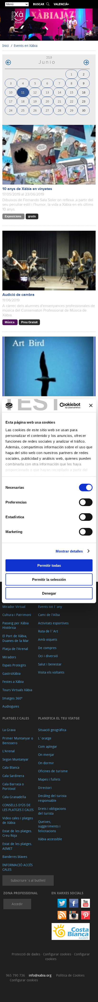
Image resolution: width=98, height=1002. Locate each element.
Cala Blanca (10, 767)
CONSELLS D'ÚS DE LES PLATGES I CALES (18, 807)
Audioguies (10, 706)
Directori (45, 787)
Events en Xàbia (25, 45)
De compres (47, 647)
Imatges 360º (12, 698)
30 (83, 110)
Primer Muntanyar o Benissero (17, 740)
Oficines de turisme (53, 771)
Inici (5, 45)
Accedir (17, 904)
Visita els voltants (51, 672)
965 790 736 (15, 975)
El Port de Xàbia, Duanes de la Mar (15, 638)
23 (83, 101)
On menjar (46, 754)
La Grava (8, 730)
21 (59, 101)
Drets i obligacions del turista (52, 811)
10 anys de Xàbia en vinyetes (27, 189)
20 (47, 101)
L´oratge (44, 738)
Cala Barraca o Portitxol (13, 786)
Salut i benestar (50, 664)
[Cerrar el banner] (91, 405)
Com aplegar (47, 746)
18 (22, 101)
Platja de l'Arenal (15, 648)
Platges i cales (15, 718)
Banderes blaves (14, 856)
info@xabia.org (40, 975)
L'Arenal (8, 751)
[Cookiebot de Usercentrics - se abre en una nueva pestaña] (60, 405)
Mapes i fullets (49, 779)
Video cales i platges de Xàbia (17, 820)
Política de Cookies (70, 975)
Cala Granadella (14, 797)
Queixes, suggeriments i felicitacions (49, 826)
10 (10, 92)
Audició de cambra (18, 295)
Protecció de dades (26, 954)
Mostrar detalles (69, 551)
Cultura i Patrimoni (16, 614)
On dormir (46, 763)
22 (71, 101)
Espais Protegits (14, 665)
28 (59, 110)
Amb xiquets (47, 639)
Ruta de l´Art (48, 631)
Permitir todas (49, 565)
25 (22, 110)
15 (71, 92)
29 (71, 110)
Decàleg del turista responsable (52, 798)
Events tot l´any (50, 606)
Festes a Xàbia (13, 681)
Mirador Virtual (13, 606)
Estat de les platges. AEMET (17, 846)
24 (10, 110)
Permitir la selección (49, 579)
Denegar (49, 593)
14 (59, 92)
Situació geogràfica (52, 730)
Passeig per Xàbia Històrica (15, 625)
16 (83, 92)
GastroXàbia (11, 673)
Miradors (9, 657)
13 (47, 92)
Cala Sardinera (13, 775)
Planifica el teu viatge (59, 718)
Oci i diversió (48, 656)
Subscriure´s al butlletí (28, 880)
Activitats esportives (53, 623)
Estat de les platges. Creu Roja (17, 833)
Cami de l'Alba (49, 614)
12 (35, 92)
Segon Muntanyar (15, 759)
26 (35, 110)
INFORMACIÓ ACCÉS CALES (17, 867)
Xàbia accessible (50, 839)
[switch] (86, 502)
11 (22, 92)
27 (47, 110)
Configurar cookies (57, 954)
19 (35, 101)
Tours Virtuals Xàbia (17, 690)
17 (10, 101)
